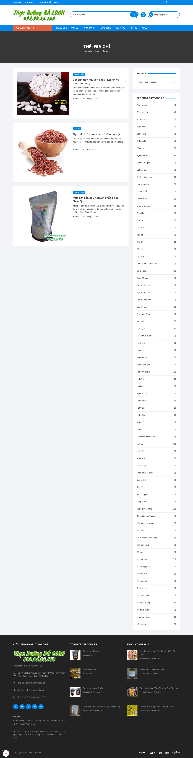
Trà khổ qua (142, 588)
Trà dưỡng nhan (144, 566)
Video (144, 28)
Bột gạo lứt (142, 141)
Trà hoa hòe (142, 581)
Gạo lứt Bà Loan (144, 285)
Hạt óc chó (142, 400)
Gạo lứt (75, 28)
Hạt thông (141, 408)
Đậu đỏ (140, 242)
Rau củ (140, 487)
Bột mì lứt (141, 148)
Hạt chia (140, 350)
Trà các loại (142, 559)
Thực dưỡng (104, 28)
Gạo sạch (141, 328)
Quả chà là (141, 480)
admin (77, 98)
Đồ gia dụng (142, 271)
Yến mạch (141, 624)
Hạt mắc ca (142, 393)
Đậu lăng (140, 256)
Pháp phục (141, 465)
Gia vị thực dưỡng (145, 335)
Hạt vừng (141, 415)
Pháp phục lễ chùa (145, 473)
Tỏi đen (140, 552)
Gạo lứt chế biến (144, 299)
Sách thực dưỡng (144, 509)
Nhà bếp (140, 451)
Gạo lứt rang (142, 307)
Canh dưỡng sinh (144, 177)
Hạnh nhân (141, 343)
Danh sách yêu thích (48, 2)
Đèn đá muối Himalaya (147, 263)
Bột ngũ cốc (142, 155)
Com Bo (140, 220)
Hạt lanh (140, 386)
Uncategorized (143, 617)
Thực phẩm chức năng (147, 537)
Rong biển (141, 501)
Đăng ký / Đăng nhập (24, 2)
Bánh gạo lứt (142, 112)
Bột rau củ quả (143, 162)
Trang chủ (61, 28)
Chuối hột (141, 213)
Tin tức (133, 28)
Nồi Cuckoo (142, 458)
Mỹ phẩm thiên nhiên (146, 436)
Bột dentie (141, 134)
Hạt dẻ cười (142, 357)
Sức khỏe (120, 28)
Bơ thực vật (142, 119)
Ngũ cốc (141, 444)
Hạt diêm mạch (143, 364)
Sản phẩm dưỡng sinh (146, 516)
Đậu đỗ (140, 235)
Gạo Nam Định (143, 314)
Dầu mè (140, 227)
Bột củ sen (142, 126)
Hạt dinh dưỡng (143, 372)
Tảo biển (141, 530)
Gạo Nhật (141, 321)
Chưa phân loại (143, 206)
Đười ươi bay (142, 278)
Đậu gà (140, 249)
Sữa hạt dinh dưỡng (145, 523)
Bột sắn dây (79, 74)
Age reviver (142, 105)
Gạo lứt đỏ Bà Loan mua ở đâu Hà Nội (96, 134)
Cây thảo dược (143, 184)
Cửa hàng (89, 28)
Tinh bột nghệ (143, 545)
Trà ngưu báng (143, 595)
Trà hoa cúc (142, 573)
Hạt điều (140, 379)
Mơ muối (141, 422)
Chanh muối (142, 191)
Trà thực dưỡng (143, 602)
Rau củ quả (142, 494)
